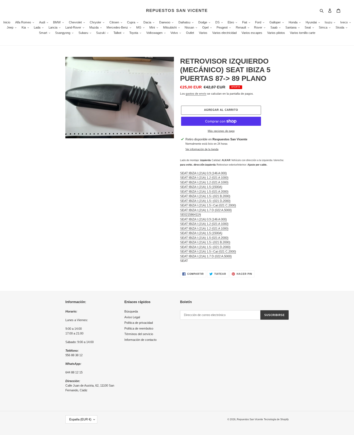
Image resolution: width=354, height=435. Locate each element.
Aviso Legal (132, 317)
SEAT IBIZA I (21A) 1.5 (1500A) (201, 187)
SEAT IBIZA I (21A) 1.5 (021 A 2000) (204, 191)
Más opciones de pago (221, 131)
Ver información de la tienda (201, 149)
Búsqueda (131, 311)
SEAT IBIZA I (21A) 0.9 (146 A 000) (203, 173)
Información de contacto (140, 339)
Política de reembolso (138, 328)
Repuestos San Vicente (177, 10)
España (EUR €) (80, 419)
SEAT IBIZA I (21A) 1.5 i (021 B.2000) (205, 196)
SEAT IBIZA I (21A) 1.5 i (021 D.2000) (205, 201)
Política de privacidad (138, 322)
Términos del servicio (138, 334)
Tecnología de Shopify (276, 419)
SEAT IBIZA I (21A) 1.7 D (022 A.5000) (206, 210)
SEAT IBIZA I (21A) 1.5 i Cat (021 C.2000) (208, 205)
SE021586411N (190, 214)
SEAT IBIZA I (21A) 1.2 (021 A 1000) (204, 177)
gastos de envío (196, 93)
